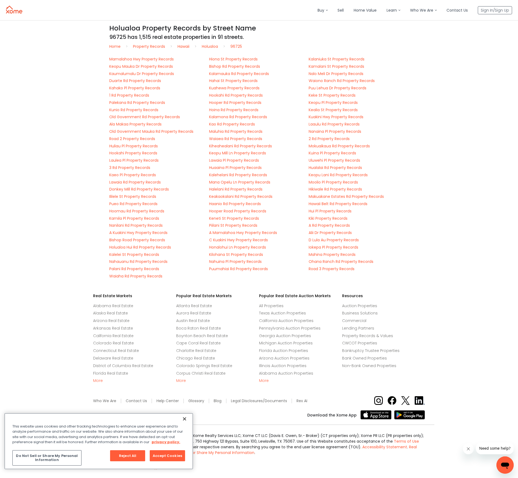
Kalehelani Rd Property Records (238, 175)
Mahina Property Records (332, 254)
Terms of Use (406, 441)
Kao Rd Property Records (232, 124)
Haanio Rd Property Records (235, 203)
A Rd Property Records (329, 225)
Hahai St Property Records (233, 80)
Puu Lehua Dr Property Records (337, 88)
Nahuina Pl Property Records (235, 261)
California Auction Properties (286, 320)
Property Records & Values (367, 335)
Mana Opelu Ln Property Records (239, 182)
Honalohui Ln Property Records (237, 247)
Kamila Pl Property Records (134, 218)
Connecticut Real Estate (116, 350)
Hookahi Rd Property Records (236, 95)
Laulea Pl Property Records (134, 160)
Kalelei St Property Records (134, 254)
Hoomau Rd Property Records (136, 211)
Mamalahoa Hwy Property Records (141, 59)
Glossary (196, 401)
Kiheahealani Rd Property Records (240, 146)
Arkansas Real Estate (113, 328)
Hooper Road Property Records (237, 211)
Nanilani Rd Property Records (136, 225)
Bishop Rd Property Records (234, 66)
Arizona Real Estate (111, 320)
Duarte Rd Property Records (135, 80)
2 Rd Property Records (329, 138)
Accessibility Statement (384, 447)
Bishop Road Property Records (137, 240)
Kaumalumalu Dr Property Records (141, 73)
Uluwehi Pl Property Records (334, 160)
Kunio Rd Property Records (133, 110)
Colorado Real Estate (113, 343)
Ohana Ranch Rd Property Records (341, 261)
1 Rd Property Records (129, 95)
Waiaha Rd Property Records (135, 276)
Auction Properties (359, 306)
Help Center (167, 401)
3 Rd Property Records (129, 167)
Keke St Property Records (332, 95)
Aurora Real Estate (193, 313)
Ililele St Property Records (132, 196)
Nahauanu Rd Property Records (138, 261)
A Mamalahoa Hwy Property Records (243, 232)
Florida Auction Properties (283, 350)
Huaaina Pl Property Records (235, 167)
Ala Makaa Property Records (135, 124)
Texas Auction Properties (282, 313)
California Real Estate (113, 335)
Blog (217, 401)
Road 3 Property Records (332, 269)
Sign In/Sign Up (495, 10)
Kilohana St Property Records (236, 254)
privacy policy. (166, 442)
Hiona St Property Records (233, 59)
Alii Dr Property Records (330, 232)
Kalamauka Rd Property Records (239, 73)
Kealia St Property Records (333, 110)
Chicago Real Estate (195, 358)
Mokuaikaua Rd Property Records (339, 146)
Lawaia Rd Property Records (135, 182)
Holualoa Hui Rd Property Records (140, 247)
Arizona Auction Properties (284, 358)
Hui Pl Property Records (330, 211)
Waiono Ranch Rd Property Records (342, 80)
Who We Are (104, 401)
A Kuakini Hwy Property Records (138, 232)
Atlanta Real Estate (194, 306)
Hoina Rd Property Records (233, 110)
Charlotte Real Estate (196, 350)
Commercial (354, 320)
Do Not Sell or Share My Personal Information (212, 452)
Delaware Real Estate (113, 358)
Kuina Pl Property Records (332, 153)
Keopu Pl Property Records (333, 102)
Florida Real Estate (110, 373)
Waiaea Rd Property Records (235, 138)
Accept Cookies (167, 455)
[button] (323, 10)
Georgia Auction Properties (285, 335)
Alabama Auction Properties (286, 373)
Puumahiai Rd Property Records (238, 269)
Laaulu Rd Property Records (334, 124)
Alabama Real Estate (113, 306)
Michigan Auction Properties (286, 343)
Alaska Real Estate (110, 313)
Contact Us (136, 401)
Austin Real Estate (193, 320)
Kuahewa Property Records (234, 88)
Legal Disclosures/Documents (259, 401)
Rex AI (302, 401)
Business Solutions (360, 313)
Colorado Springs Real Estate (204, 365)
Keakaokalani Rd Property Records (240, 196)
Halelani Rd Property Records (236, 189)
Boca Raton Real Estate (198, 328)
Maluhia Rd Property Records (236, 131)
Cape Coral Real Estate (198, 343)
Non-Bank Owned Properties (369, 365)
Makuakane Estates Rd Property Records (346, 196)
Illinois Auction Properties (282, 365)
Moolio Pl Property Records (333, 182)
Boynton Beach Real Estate (202, 335)
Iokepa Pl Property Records (333, 247)
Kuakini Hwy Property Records (336, 117)
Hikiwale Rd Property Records (335, 189)
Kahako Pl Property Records (134, 88)
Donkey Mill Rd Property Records (139, 189)
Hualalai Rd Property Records (335, 167)
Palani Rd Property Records (134, 269)
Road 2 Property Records (132, 138)
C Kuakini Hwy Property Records (238, 240)
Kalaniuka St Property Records (336, 59)
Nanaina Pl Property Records (335, 131)
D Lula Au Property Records (334, 240)
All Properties (271, 306)
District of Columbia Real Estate (123, 365)
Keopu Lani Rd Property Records (338, 175)
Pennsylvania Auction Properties (290, 328)
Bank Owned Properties (364, 358)
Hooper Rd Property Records (235, 102)
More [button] (98, 380)
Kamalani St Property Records (336, 66)
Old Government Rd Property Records (144, 117)
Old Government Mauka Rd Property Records (151, 131)
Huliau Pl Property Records (133, 146)
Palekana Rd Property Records (137, 102)
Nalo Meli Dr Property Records (336, 73)
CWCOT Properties (359, 343)
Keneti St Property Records (234, 218)
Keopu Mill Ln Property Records (237, 153)
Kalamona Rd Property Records (238, 117)
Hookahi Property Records (133, 153)
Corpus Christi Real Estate (201, 373)
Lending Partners (358, 328)
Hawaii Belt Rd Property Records (338, 203)
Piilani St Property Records (233, 225)
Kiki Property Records (328, 218)
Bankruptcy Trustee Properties (371, 350)
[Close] (184, 419)
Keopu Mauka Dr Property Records (141, 66)
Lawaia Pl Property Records (234, 160)
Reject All (127, 455)
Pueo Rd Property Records (133, 203)
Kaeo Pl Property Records (132, 175)
